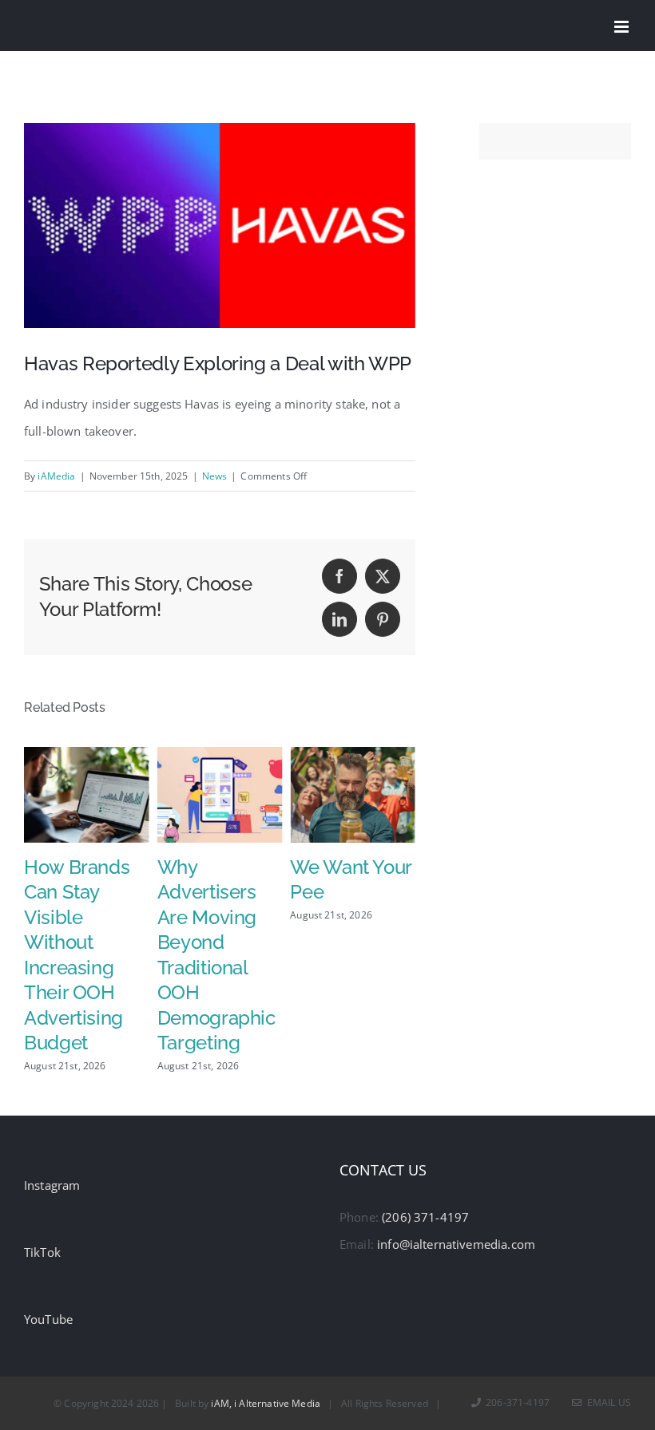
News (215, 476)
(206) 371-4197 (425, 1217)
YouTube (48, 1319)
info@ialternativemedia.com (456, 1244)
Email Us (606, 1402)
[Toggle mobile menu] (622, 26)
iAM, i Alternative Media (265, 1403)
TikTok (42, 1252)
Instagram (52, 1185)
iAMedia (56, 476)
